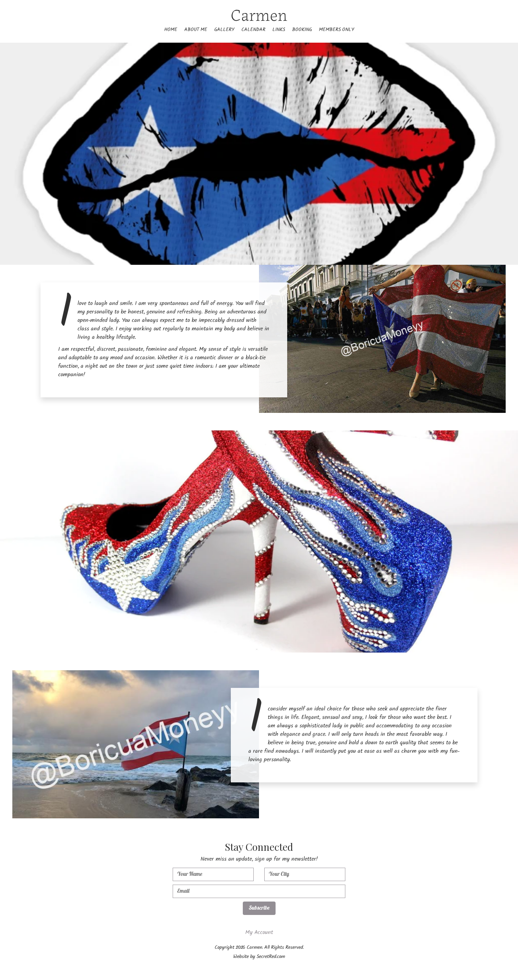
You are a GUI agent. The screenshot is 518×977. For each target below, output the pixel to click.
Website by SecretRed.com (259, 957)
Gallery (224, 30)
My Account (259, 933)
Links (278, 30)
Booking (302, 30)
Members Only (336, 30)
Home (170, 30)
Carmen (259, 13)
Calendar (253, 30)
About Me (195, 30)
